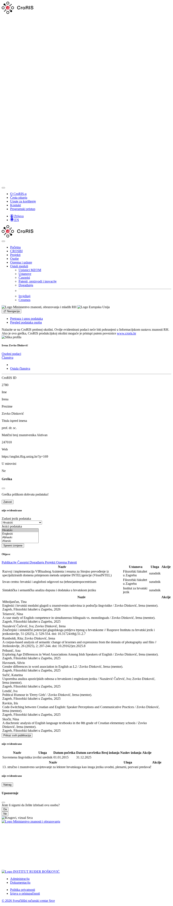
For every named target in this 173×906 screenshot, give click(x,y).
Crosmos (24, 300)
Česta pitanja (18, 197)
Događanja (26, 285)
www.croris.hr (126, 333)
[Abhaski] (20, 537)
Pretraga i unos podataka (26, 318)
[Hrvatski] (20, 530)
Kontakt (15, 205)
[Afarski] (20, 541)
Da (5, 809)
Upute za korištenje (23, 201)
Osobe (14, 258)
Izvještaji (24, 296)
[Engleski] (20, 534)
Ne (5, 813)
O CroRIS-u (18, 194)
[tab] (11, 354)
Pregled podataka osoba (26, 322)
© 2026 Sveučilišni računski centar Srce (28, 900)
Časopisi (24, 277)
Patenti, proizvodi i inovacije (38, 281)
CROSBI (16, 251)
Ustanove (25, 274)
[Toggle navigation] (3, 187)
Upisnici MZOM (30, 270)
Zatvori (7, 502)
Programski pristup (22, 209)
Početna (15, 247)
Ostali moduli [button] (19, 266)
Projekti (15, 255)
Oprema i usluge (21, 262)
